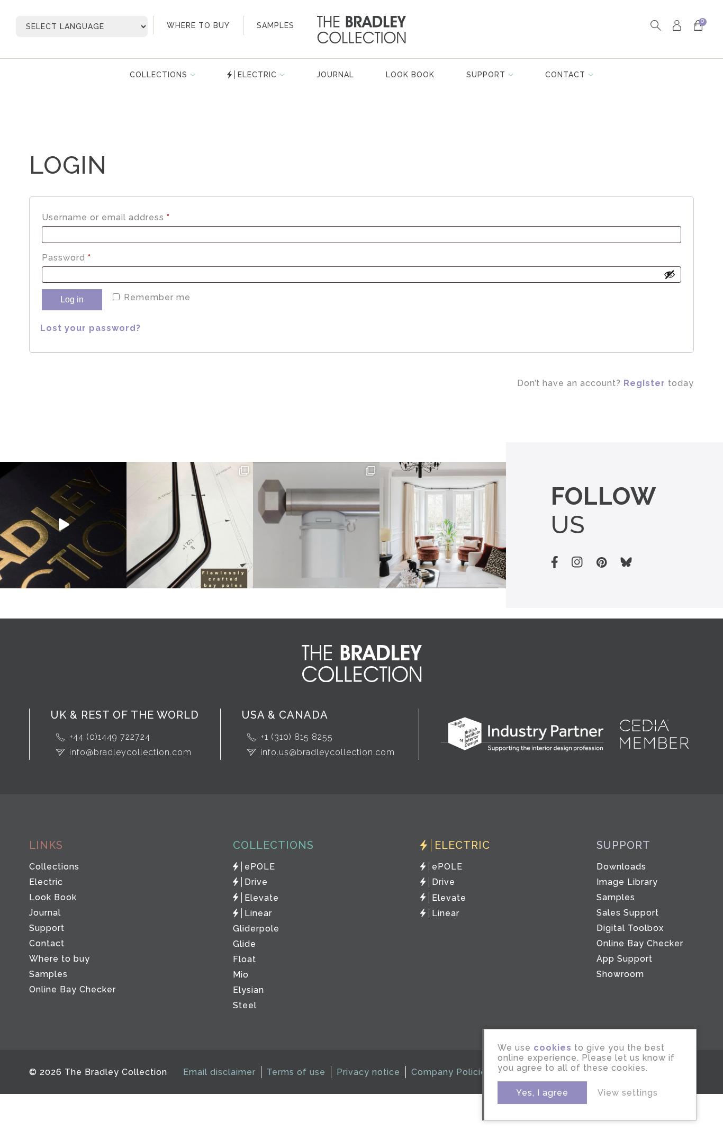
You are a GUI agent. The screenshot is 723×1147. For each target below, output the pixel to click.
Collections (158, 74)
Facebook (554, 562)
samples (275, 25)
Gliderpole (256, 929)
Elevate (262, 898)
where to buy (198, 25)
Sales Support (628, 913)
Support (485, 74)
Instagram (577, 562)
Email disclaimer (219, 1072)
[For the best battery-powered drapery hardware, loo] (316, 525)
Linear (258, 913)
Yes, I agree (542, 1093)
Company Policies (451, 1072)
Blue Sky (626, 562)
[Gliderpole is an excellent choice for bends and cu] (442, 525)
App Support (625, 959)
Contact (565, 74)
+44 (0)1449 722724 (109, 737)
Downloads (621, 867)
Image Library (627, 882)
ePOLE (260, 867)
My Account (676, 25)
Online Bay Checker (72, 989)
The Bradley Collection (361, 29)
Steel (245, 1005)
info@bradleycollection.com (130, 752)
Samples (48, 974)
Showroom (620, 974)
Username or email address (126, 217)
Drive (256, 882)
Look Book (410, 74)
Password (86, 257)
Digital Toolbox (630, 928)
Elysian (248, 990)
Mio (241, 975)
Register (644, 383)
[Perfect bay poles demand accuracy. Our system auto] (189, 525)
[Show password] (669, 274)
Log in (72, 299)
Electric (257, 74)
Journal (335, 74)
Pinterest (601, 562)
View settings (628, 1093)
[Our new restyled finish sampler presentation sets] (63, 525)
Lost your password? (90, 328)
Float (244, 959)
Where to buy (59, 959)
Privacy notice (368, 1072)
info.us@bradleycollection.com (327, 752)
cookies (553, 1048)
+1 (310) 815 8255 (296, 737)
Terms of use (296, 1072)
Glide (244, 944)
